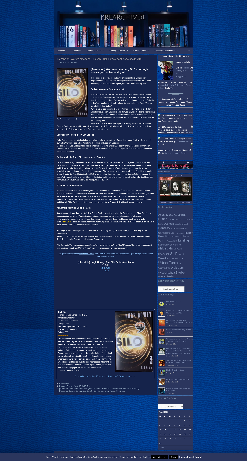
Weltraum (177, 267)
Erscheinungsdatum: (67, 326)
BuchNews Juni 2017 (173, 301)
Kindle (186, 236)
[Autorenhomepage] (127, 376)
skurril (181, 254)
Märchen (177, 245)
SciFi (84, 386)
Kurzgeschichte (172, 241)
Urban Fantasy (169, 263)
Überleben (170, 276)
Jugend (178, 236)
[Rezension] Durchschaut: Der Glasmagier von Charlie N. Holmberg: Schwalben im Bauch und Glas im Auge (99, 389)
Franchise (175, 228)
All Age (174, 215)
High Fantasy (180, 233)
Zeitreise (161, 276)
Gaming (184, 228)
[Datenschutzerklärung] (189, 457)
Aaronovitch (163, 85)
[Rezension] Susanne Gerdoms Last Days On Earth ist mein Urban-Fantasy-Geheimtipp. (92, 391)
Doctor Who (188, 219)
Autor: (61, 318)
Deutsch (178, 219)
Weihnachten (164, 268)
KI (183, 236)
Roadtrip (179, 249)
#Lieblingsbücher (176, 175)
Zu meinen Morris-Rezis (175, 153)
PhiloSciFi (77, 386)
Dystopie (62, 386)
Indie (173, 236)
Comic (171, 219)
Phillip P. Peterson (177, 85)
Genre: (61, 321)
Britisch (182, 214)
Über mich (77, 51)
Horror (189, 232)
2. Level (106, 267)
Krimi (162, 240)
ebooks (178, 224)
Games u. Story (140, 51)
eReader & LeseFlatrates (165, 51)
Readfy (174, 249)
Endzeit (70, 386)
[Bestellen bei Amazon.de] (107, 376)
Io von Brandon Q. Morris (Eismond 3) (179, 330)
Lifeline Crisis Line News (175, 370)
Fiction (178, 71)
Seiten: (61, 332)
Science (185, 68)
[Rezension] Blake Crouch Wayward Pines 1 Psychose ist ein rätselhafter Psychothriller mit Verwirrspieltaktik (179, 351)
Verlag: (61, 323)
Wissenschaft (166, 272)
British (162, 219)
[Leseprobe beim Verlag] (85, 376)
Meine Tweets (164, 172)
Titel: (60, 312)
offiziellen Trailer (86, 254)
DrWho (160, 224)
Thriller (177, 259)
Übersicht (61, 51)
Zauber (180, 272)
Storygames (181, 76)
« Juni (161, 448)
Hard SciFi (170, 233)
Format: (61, 329)
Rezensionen (64, 384)
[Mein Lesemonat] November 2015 (178, 379)
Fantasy (164, 228)
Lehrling (183, 240)
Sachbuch (164, 254)
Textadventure (166, 258)
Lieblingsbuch (165, 244)
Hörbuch (168, 236)
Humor (161, 236)
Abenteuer (164, 214)
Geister (161, 233)
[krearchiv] (123, 23)
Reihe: (61, 315)
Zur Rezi (188, 133)
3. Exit (105, 270)
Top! (88, 386)
